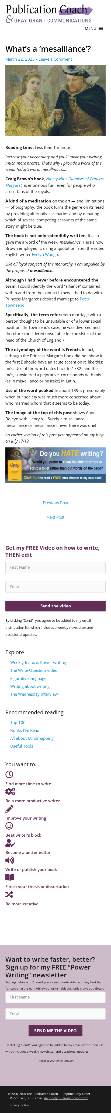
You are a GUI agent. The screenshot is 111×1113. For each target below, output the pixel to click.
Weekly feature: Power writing (38, 662)
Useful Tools (21, 746)
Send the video (55, 605)
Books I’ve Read (24, 730)
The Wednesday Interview (34, 694)
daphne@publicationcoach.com (66, 1098)
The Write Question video (33, 670)
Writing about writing (30, 686)
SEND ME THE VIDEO (55, 1031)
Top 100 (18, 722)
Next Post (55, 517)
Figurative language (28, 678)
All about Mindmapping (32, 738)
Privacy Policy (19, 1105)
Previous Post (55, 502)
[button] (90, 28)
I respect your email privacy (56, 1060)
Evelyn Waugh (44, 254)
